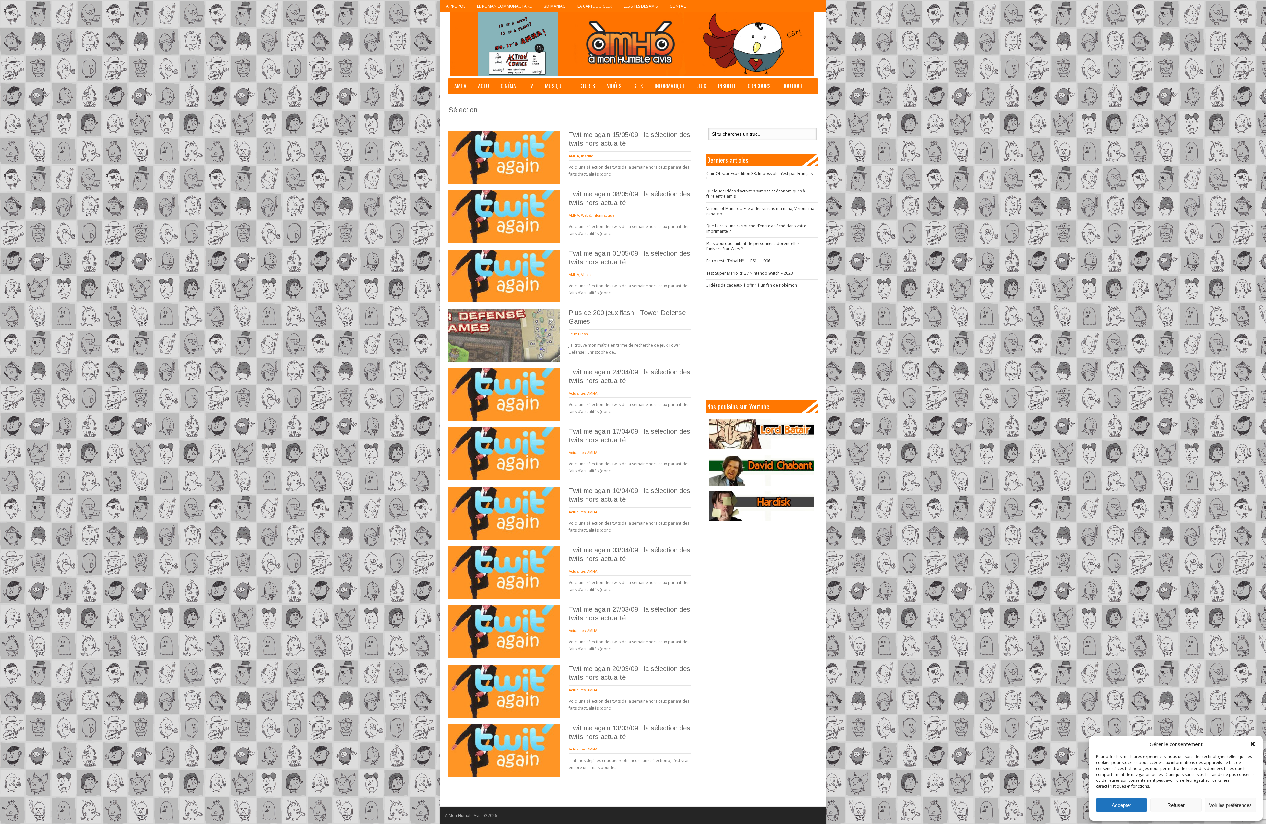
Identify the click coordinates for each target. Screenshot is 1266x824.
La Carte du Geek (594, 6)
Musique (554, 86)
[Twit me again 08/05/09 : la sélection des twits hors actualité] (504, 216)
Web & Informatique (597, 215)
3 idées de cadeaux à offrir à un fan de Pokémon (751, 285)
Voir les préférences (1230, 805)
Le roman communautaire (504, 6)
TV (530, 86)
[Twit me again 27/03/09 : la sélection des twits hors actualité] (504, 631)
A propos (455, 6)
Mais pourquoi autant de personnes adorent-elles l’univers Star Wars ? (752, 246)
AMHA (460, 86)
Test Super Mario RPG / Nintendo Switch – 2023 (749, 273)
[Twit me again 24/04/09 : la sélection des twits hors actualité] (504, 394)
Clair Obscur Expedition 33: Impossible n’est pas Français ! (759, 176)
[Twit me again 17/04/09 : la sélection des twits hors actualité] (504, 453)
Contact (679, 6)
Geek (638, 86)
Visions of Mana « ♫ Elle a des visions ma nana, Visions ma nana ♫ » (760, 211)
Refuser (1176, 805)
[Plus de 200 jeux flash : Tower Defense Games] (504, 335)
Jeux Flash (578, 334)
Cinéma (508, 86)
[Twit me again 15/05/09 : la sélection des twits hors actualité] (504, 157)
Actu (483, 86)
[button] (1253, 744)
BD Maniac (554, 6)
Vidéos (614, 86)
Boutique (792, 86)
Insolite (727, 86)
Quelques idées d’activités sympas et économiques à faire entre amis (755, 193)
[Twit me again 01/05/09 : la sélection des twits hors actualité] (504, 276)
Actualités (577, 393)
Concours (759, 86)
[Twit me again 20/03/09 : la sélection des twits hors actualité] (504, 691)
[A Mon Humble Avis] (632, 44)
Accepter (1121, 805)
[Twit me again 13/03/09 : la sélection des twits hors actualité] (504, 750)
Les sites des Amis (641, 6)
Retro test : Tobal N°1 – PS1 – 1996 (738, 261)
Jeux (701, 86)
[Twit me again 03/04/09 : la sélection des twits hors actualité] (504, 572)
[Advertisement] (761, 344)
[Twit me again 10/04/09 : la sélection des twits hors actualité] (504, 513)
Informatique (670, 86)
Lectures (585, 86)
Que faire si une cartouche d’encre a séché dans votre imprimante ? (756, 228)
